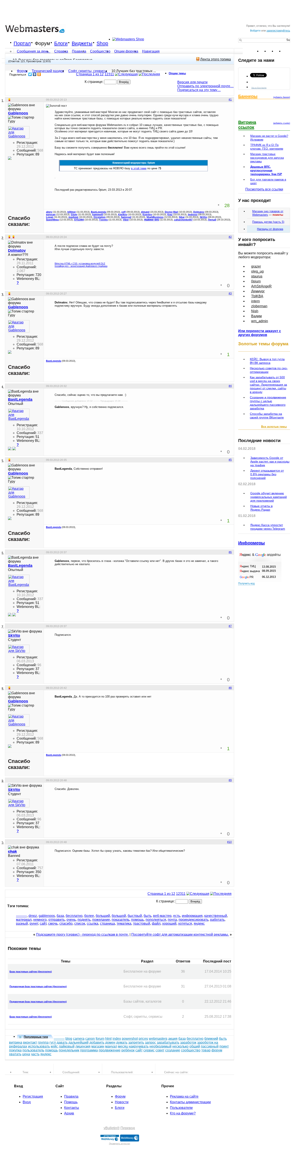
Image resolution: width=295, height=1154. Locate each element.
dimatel (145, 212)
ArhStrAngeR (261, 286)
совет (159, 1050)
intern (255, 301)
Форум (42, 43)
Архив (69, 1113)
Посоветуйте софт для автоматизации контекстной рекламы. (180, 934)
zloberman (259, 306)
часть (35, 1054)
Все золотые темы (274, 426)
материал (24, 919)
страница (107, 923)
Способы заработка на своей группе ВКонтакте (267, 415)
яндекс (199, 923)
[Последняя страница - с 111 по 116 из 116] (149, 74)
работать (217, 919)
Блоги (61, 43)
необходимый (160, 1046)
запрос (150, 1042)
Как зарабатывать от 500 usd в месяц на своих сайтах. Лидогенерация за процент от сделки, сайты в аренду (268, 385)
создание (172, 1050)
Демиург (258, 291)
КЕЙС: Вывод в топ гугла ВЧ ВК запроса (267, 361)
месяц (123, 1046)
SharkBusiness (154, 217)
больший (103, 916)
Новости (121, 1102)
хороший (169, 923)
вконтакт (30, 1042)
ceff (123, 212)
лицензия (82, 1046)
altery (49, 212)
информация (192, 916)
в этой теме (138, 168)
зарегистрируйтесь (278, 30)
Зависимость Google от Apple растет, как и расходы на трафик (269, 461)
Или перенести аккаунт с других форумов (259, 333)
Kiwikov (122, 214)
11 (112, 74)
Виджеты (82, 43)
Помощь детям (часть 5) (268, 222)
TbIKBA (257, 296)
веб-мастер (162, 916)
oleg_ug (257, 271)
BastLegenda (98, 212)
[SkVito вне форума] (19, 649)
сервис (149, 1050)
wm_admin (259, 321)
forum (100, 1038)
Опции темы (177, 73)
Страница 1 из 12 (90, 74)
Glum (74, 214)
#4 (230, 385)
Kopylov (147, 214)
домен (110, 1042)
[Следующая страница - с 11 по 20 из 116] (126, 74)
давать (62, 1042)
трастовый (141, 923)
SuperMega (52, 219)
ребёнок (128, 1050)
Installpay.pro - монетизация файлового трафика (81, 266)
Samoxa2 (126, 217)
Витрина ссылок (247, 125)
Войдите (255, 30)
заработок (188, 1042)
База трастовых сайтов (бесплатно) (31, 971)
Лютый (212, 219)
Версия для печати (192, 82)
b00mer (71, 212)
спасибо (66, 923)
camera (78, 1038)
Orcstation (100, 217)
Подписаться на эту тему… (199, 90)
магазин (97, 1046)
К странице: (94, 82)
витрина (15, 1042)
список (79, 923)
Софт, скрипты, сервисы (87, 71)
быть (147, 916)
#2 (230, 236)
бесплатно (74, 916)
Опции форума (126, 51)
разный (22, 923)
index (117, 1038)
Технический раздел (48, 71)
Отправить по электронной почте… (205, 86)
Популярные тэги (36, 1036)
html (108, 1038)
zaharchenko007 (183, 219)
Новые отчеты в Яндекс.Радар (261, 507)
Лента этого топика (215, 59)
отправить (56, 919)
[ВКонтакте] (34, 74)
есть (176, 916)
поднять (84, 919)
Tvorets (103, 219)
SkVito (203, 217)
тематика (124, 923)
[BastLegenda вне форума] (19, 415)
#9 (230, 780)
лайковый (67, 1046)
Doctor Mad (171, 212)
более (89, 916)
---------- (21, 916)
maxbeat (73, 217)
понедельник (69, 1050)
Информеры (251, 543)
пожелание (101, 919)
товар (206, 1050)
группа (43, 1042)
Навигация (151, 51)
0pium (256, 281)
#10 (229, 841)
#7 (230, 626)
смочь (53, 923)
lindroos (192, 214)
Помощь (71, 1102)
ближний (211, 1038)
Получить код (246, 583)
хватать (15, 1054)
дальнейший (78, 1042)
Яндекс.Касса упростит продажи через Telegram (267, 526)
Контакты (71, 1108)
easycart (51, 214)
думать (121, 1042)
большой (119, 916)
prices (143, 1038)
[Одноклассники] (39, 74)
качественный (215, 916)
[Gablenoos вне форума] (19, 132)
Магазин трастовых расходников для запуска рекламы (267, 157)
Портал (22, 43)
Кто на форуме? (183, 1113)
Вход (27, 1102)
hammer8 (97, 214)
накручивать (139, 1046)
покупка (15, 1050)
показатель (120, 919)
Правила (79, 51)
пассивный (210, 1046)
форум (216, 1050)
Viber (126, 219)
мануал (111, 1046)
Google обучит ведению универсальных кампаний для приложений (268, 496)
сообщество (190, 1050)
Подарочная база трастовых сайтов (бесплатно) (38, 986)
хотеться (185, 923)
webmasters (158, 1038)
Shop (102, 43)
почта (172, 919)
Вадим (256, 316)
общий (194, 1046)
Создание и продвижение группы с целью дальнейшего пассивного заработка (268, 403)
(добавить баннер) (281, 97)
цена (26, 1054)
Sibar (182, 217)
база (60, 916)
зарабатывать (168, 1042)
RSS (287, 51)
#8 (230, 687)
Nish (254, 311)
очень (71, 919)
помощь (137, 919)
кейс (54, 1046)
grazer (256, 266)
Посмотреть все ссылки (264, 189)
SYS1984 (79, 219)
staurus (256, 276)
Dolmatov (198, 212)
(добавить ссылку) (281, 123)
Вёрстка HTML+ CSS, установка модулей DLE (80, 263)
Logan (49, 217)
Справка (61, 51)
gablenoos (47, 916)
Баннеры (247, 96)
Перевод (128, 1128)
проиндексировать (193, 919)
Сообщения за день (33, 51)
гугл (52, 1042)
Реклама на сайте (184, 1096)
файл (156, 923)
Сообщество (100, 51)
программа (89, 1050)
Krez (170, 214)
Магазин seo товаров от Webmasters (267, 213)
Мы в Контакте (258, 87)
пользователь (33, 1050)
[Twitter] (30, 74)
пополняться (156, 919)
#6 (230, 552)
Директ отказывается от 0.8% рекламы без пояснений (267, 474)
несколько (180, 1046)
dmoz (33, 916)
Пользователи (181, 1108)
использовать (39, 1046)
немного (40, 919)
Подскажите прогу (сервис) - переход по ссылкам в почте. (82, 934)
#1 (230, 99)
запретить (136, 1042)
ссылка (92, 923)
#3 (230, 293)
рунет (34, 923)
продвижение (110, 1050)
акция (173, 1038)
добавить (96, 1042)
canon (90, 1038)
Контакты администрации (190, 1102)
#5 (230, 459)
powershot (130, 1038)
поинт (224, 1046)
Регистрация (33, 1096)
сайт (43, 923)
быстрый (135, 916)
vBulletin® (112, 1128)
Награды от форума (270, 229)
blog (68, 1038)
